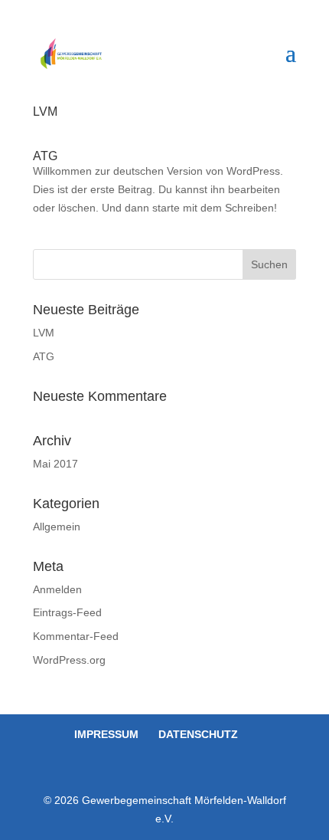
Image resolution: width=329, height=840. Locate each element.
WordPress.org (69, 660)
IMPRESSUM (106, 734)
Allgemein (56, 526)
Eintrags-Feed (67, 612)
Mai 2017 (55, 464)
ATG (45, 155)
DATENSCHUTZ (198, 734)
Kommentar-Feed (76, 636)
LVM (45, 111)
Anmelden (57, 589)
